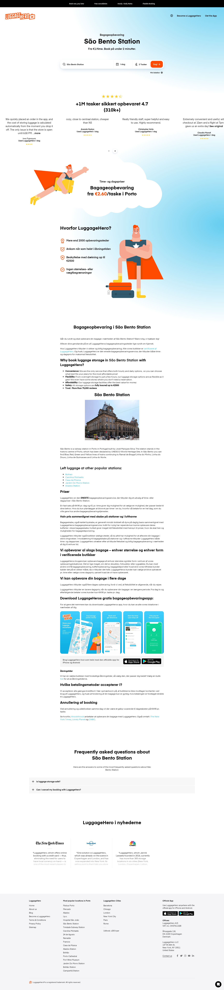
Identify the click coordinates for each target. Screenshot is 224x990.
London (106, 912)
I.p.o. (65, 916)
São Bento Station (71, 923)
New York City (109, 916)
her (61, 678)
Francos (66, 941)
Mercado (67, 909)
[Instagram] (185, 955)
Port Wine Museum (71, 959)
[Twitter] (181, 955)
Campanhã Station (71, 970)
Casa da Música (73, 479)
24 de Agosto (69, 934)
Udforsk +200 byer (111, 930)
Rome (105, 923)
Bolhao (68, 474)
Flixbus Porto (68, 905)
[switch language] (171, 15)
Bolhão (66, 952)
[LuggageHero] (20, 18)
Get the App (211, 15)
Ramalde (67, 938)
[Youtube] (189, 955)
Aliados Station (72, 485)
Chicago (107, 909)
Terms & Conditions (37, 920)
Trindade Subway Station (74, 927)
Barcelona (107, 905)
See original (216, 126)
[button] (218, 984)
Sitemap (32, 927)
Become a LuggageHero (189, 15)
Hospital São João (71, 920)
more (37, 133)
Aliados (66, 912)
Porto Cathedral (70, 956)
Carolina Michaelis (74, 477)
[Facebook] (177, 955)
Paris (105, 920)
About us (33, 909)
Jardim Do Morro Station (77, 482)
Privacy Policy (35, 923)
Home (31, 905)
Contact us (167, 955)
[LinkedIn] (193, 955)
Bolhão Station (69, 967)
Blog (31, 912)
